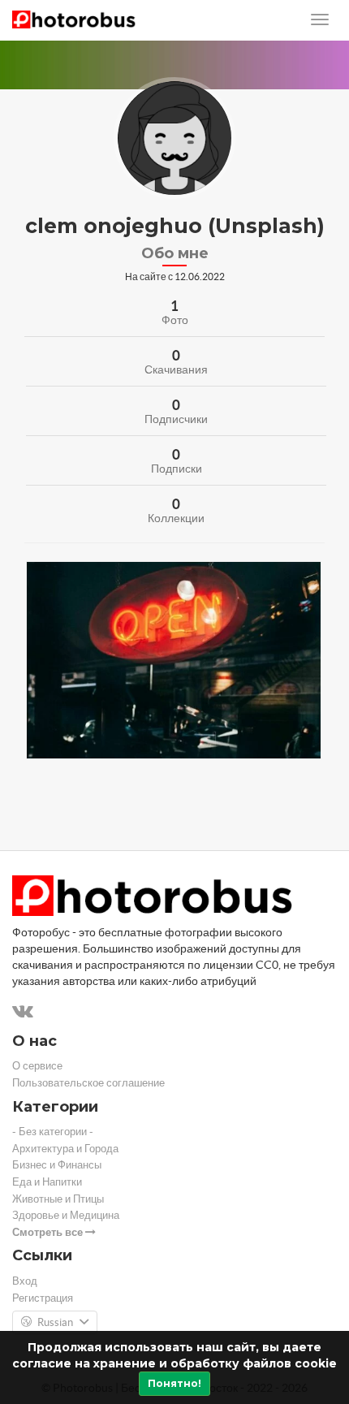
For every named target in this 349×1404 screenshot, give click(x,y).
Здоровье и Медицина (65, 1215)
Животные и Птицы (58, 1199)
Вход (24, 1281)
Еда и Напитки (47, 1182)
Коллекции (176, 518)
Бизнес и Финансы (56, 1165)
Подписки (176, 468)
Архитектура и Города (65, 1149)
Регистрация (42, 1298)
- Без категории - (52, 1131)
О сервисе (37, 1066)
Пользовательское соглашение (88, 1083)
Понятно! (174, 1383)
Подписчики (176, 419)
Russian (55, 1322)
